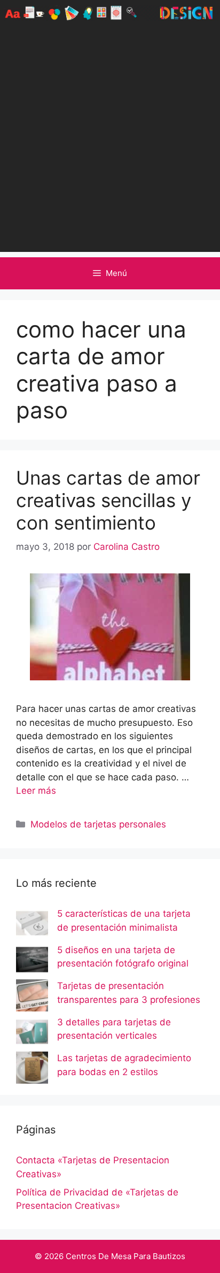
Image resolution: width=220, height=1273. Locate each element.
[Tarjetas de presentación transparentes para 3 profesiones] (32, 997)
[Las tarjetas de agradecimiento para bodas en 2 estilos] (32, 1070)
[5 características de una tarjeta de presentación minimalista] (32, 925)
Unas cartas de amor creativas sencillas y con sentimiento (108, 500)
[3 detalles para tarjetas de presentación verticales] (32, 1034)
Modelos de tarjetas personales (98, 824)
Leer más (36, 790)
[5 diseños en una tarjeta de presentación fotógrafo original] (32, 962)
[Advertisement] (110, 142)
